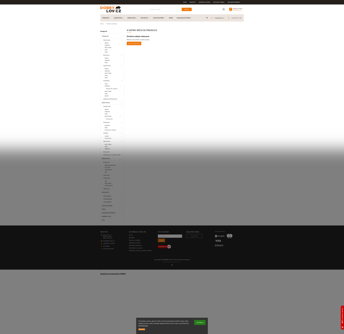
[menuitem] (107, 17)
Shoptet (169, 261)
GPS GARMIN (107, 196)
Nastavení (141, 329)
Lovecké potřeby (108, 248)
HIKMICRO (107, 45)
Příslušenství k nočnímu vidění (111, 155)
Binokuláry (106, 55)
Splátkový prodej (219, 2)
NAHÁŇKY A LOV (106, 216)
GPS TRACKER (107, 202)
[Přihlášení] (224, 9)
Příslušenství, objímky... (112, 88)
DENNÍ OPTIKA (106, 158)
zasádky (107, 136)
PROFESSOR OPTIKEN (110, 165)
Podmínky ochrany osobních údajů (140, 250)
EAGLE (106, 52)
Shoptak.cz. (178, 261)
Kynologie (106, 246)
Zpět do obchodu (134, 43)
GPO (106, 172)
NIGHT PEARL (108, 47)
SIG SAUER (107, 167)
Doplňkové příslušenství (110, 99)
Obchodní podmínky (234, 2)
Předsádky (106, 80)
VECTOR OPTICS (109, 185)
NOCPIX (107, 43)
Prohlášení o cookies (136, 248)
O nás (185, 2)
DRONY (104, 209)
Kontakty (193, 2)
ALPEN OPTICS (108, 169)
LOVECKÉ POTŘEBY (107, 205)
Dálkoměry (106, 188)
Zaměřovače (107, 65)
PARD (106, 50)
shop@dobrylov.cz (109, 241)
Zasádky (105, 133)
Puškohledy (106, 178)
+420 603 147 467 (109, 243)
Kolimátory (106, 175)
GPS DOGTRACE (107, 199)
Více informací (143, 325)
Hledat (187, 9)
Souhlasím (200, 322)
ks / (194, 236)
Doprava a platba (204, 2)
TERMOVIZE (105, 36)
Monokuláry (106, 40)
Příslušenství (109, 119)
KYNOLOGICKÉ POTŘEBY (108, 213)
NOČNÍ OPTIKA (106, 102)
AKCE (103, 220)
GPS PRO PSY (105, 192)
